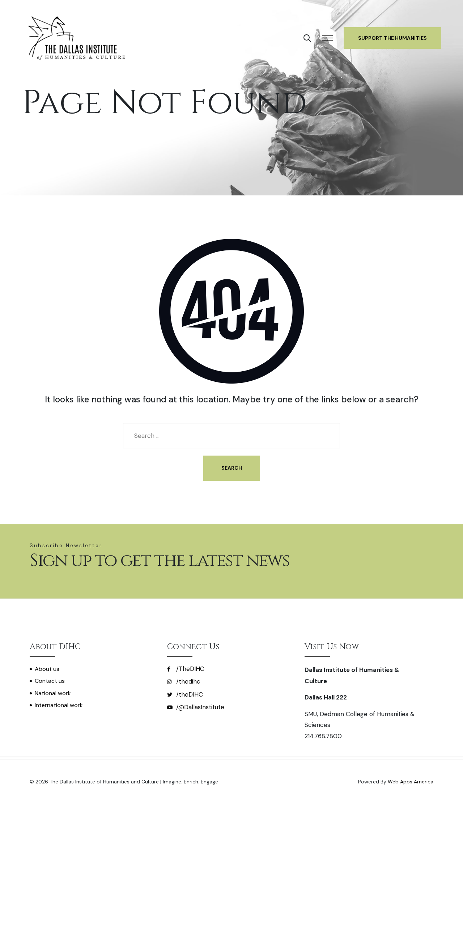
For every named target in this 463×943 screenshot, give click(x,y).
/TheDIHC (189, 669)
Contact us (50, 681)
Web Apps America (410, 781)
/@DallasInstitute (199, 707)
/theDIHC (188, 694)
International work (59, 705)
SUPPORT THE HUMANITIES (392, 38)
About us (47, 669)
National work (53, 693)
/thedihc (187, 681)
